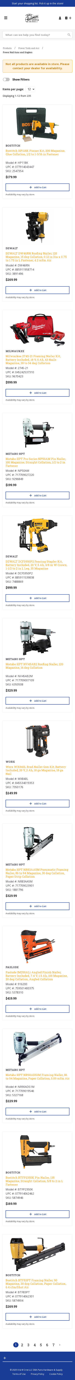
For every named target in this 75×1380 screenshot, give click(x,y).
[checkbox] (6, 79)
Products (7, 48)
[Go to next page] (59, 1344)
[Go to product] (37, 124)
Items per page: (13, 89)
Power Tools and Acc (28, 48)
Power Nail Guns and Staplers (17, 52)
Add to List (40, 187)
